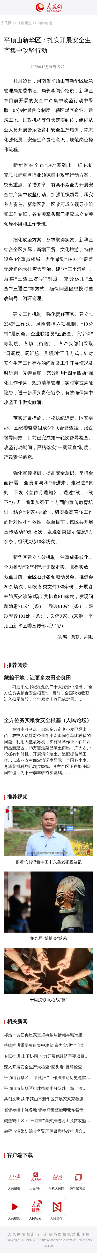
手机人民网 (56, 1188)
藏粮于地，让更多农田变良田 (37, 678)
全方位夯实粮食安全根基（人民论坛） (48, 720)
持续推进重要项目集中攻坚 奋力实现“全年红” (45, 1045)
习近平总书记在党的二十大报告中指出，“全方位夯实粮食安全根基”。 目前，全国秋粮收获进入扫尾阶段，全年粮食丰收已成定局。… (48, 693)
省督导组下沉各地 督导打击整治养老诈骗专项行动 (50, 1110)
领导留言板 (77, 1188)
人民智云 (35, 1218)
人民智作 (56, 1218)
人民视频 (14, 1218)
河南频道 (24, 23)
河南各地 (45, 23)
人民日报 (14, 1188)
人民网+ (35, 1188)
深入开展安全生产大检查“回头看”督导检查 (43, 1067)
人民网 (6, 23)
